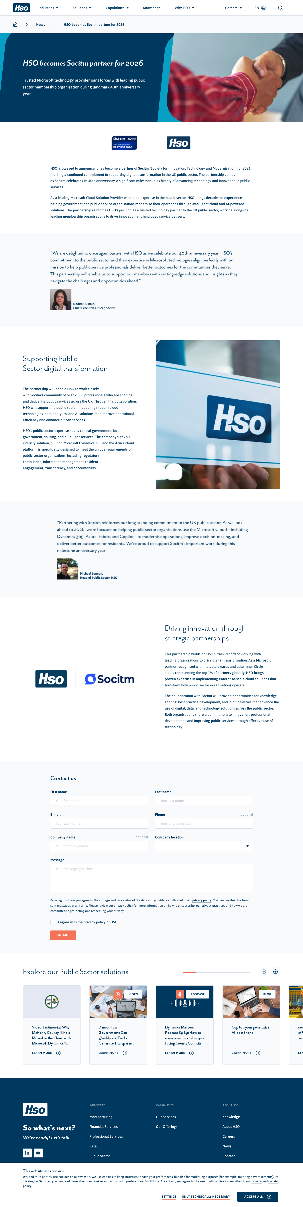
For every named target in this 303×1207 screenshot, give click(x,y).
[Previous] (263, 971)
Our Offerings (166, 1127)
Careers (228, 1136)
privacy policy (202, 900)
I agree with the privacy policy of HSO (88, 922)
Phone (204, 814)
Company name (99, 837)
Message (57, 860)
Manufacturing (100, 1117)
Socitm (143, 168)
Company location (169, 837)
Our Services (166, 1117)
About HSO (231, 1127)
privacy (257, 1181)
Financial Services (103, 1127)
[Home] (21, 7)
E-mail (55, 814)
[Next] (275, 971)
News (40, 24)
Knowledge (231, 1117)
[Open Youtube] (38, 1153)
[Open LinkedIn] (27, 1153)
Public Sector (99, 1156)
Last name (163, 792)
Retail (94, 1146)
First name (58, 792)
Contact (228, 1156)
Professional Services (106, 1136)
